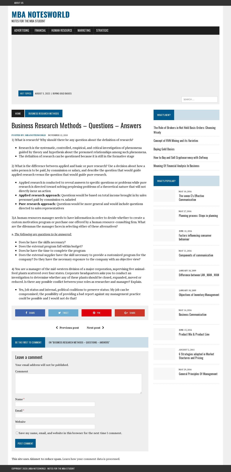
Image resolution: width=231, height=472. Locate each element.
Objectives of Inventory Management (199, 295)
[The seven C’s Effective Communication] (164, 199)
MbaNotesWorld (35, 135)
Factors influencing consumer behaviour (195, 237)
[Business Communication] (164, 318)
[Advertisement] (115, 63)
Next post (93, 328)
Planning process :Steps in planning (198, 215)
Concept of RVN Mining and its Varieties (176, 140)
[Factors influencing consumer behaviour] (164, 239)
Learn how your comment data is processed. (91, 459)
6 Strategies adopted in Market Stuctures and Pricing (196, 356)
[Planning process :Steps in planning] (164, 219)
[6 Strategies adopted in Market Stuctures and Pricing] (164, 357)
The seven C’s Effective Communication (191, 198)
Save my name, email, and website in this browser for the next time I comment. (70, 433)
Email (19, 410)
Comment (21, 371)
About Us (18, 2)
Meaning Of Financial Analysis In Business (176, 166)
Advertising (21, 30)
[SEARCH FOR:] (200, 99)
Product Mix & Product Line (194, 334)
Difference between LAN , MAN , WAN (199, 275)
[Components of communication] (164, 259)
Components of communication (196, 255)
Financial (40, 30)
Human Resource (61, 30)
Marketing (84, 30)
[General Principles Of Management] (164, 377)
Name (19, 399)
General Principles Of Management (198, 374)
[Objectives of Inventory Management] (164, 298)
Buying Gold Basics (164, 149)
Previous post (69, 328)
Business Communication (192, 314)
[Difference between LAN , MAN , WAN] (164, 278)
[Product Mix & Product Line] (164, 338)
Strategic (102, 30)
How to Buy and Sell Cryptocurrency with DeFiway (181, 157)
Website (20, 422)
